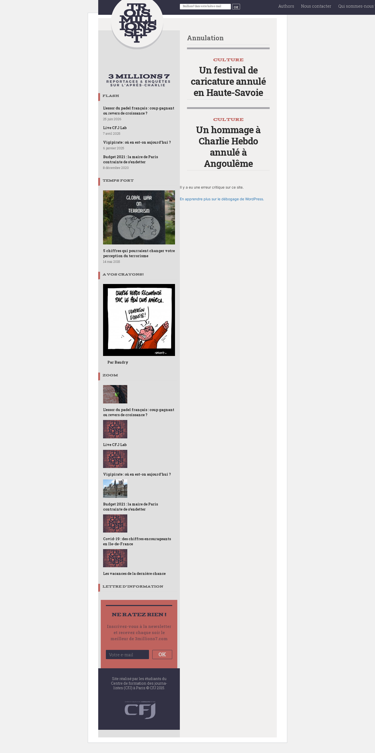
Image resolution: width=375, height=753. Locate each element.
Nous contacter (316, 6)
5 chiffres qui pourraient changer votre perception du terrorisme (139, 253)
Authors (286, 6)
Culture (228, 59)
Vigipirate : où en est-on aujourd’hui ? (137, 142)
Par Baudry (117, 362)
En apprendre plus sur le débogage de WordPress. (222, 199)
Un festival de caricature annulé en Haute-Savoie (228, 81)
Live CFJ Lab (115, 127)
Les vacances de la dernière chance (134, 573)
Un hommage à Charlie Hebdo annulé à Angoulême (228, 146)
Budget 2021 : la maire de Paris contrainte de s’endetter (130, 159)
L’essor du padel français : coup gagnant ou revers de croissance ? (138, 111)
